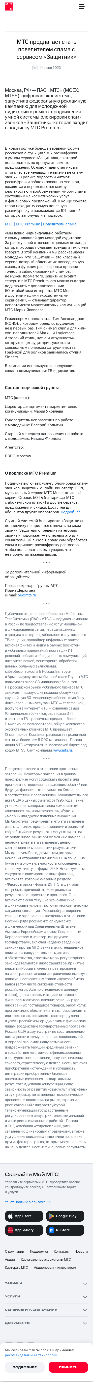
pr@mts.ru (27, 595)
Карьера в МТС (16, 1267)
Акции (10, 1259)
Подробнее (71, 512)
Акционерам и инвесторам (55, 1267)
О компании (14, 1251)
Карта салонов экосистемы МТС (46, 1259)
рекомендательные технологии (31, 1355)
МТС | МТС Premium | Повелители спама (40, 224)
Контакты (61, 1251)
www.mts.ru (62, 750)
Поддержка (39, 1251)
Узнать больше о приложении (28, 1202)
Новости (81, 1251)
